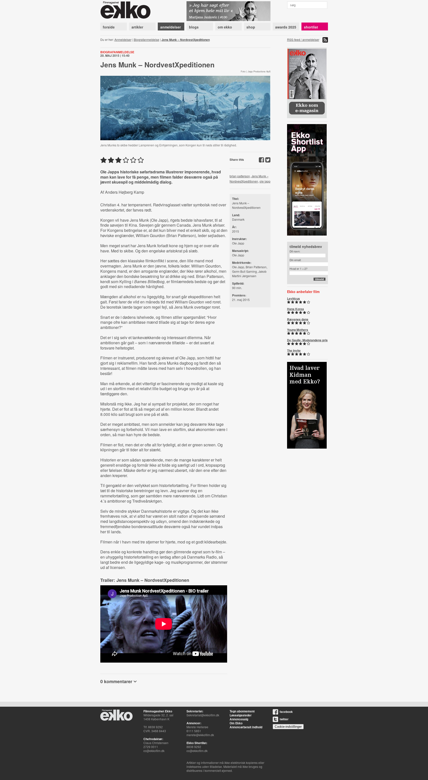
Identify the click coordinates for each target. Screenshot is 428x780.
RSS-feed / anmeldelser (303, 39)
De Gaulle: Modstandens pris (307, 340)
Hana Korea (295, 309)
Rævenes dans (297, 319)
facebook (286, 711)
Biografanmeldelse (146, 39)
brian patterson (240, 176)
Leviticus (293, 298)
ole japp (265, 181)
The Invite (294, 350)
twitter (284, 719)
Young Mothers (297, 329)
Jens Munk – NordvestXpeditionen (185, 39)
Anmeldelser (123, 39)
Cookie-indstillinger (288, 726)
